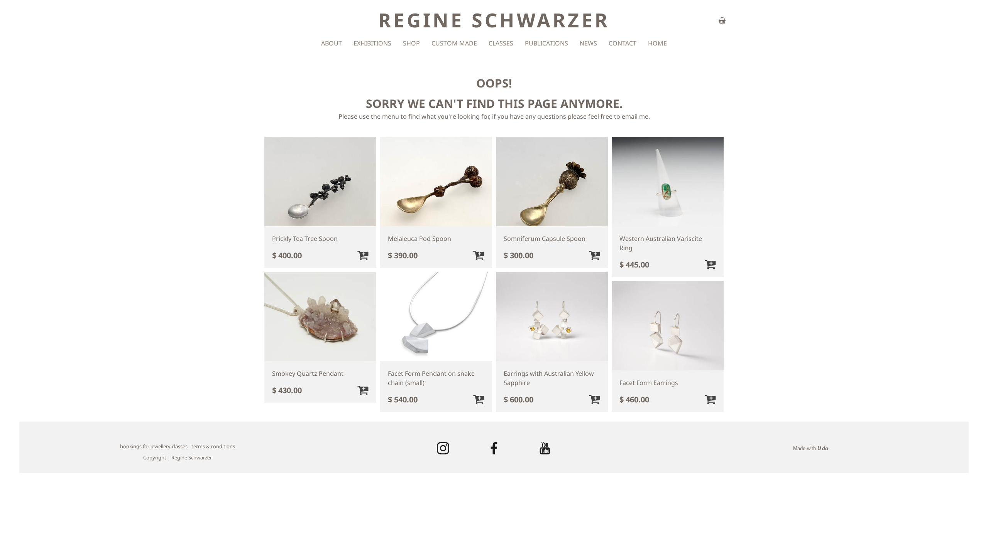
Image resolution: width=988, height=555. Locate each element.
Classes (501, 43)
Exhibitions (372, 43)
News (588, 43)
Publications (546, 43)
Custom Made (454, 43)
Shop (411, 43)
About (331, 43)
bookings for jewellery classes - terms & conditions (177, 446)
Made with (810, 448)
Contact (622, 43)
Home (657, 43)
